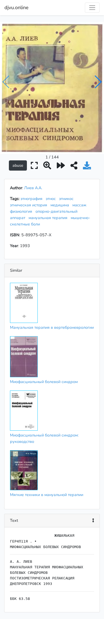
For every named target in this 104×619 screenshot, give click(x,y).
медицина (60, 205)
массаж (80, 205)
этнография (33, 198)
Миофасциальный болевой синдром (44, 381)
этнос (52, 198)
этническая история (29, 205)
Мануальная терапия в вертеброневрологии (52, 327)
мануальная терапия (49, 217)
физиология (22, 211)
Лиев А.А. (33, 188)
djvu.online (16, 7)
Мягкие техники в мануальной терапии (46, 494)
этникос (67, 198)
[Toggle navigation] (92, 7)
